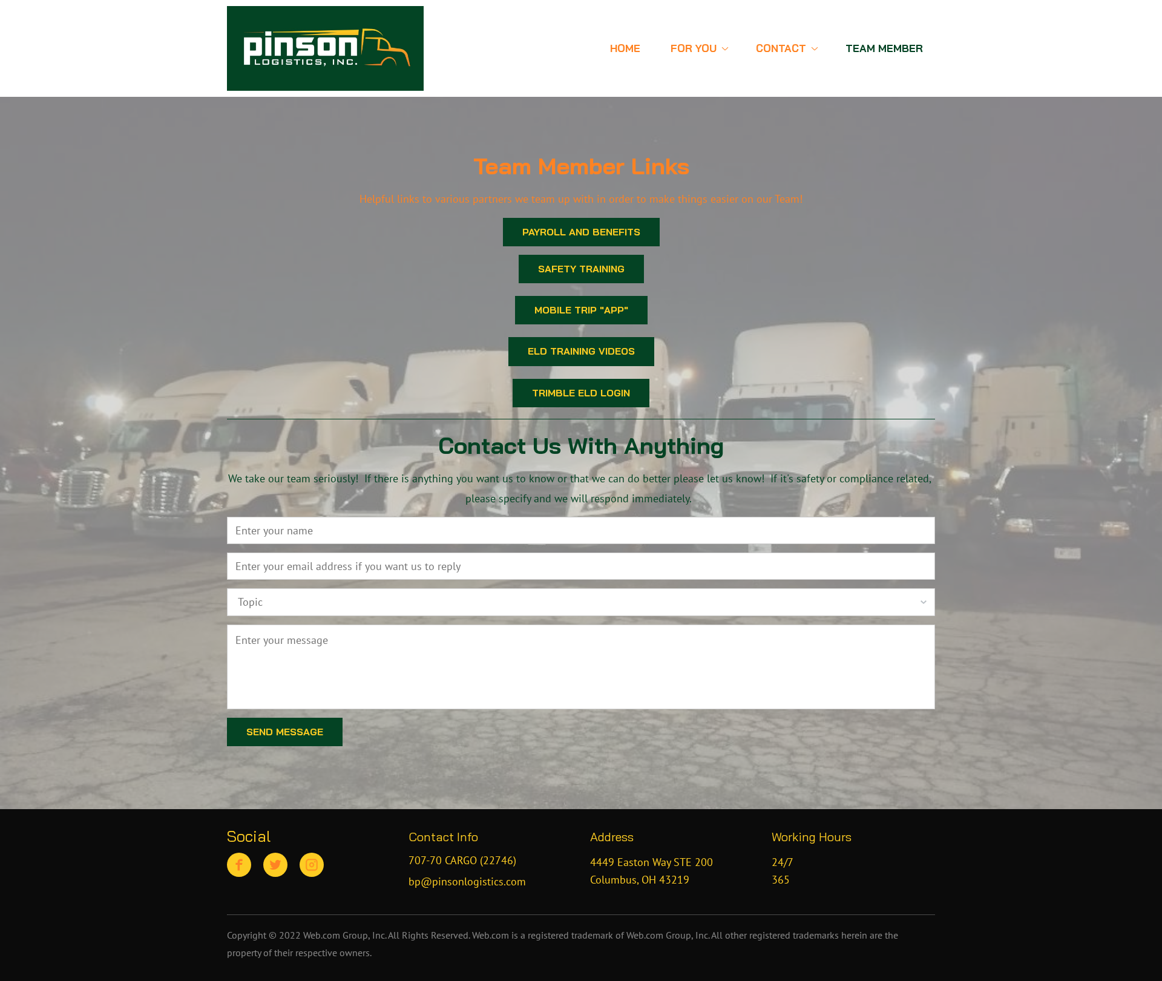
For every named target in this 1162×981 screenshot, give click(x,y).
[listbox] (581, 601)
